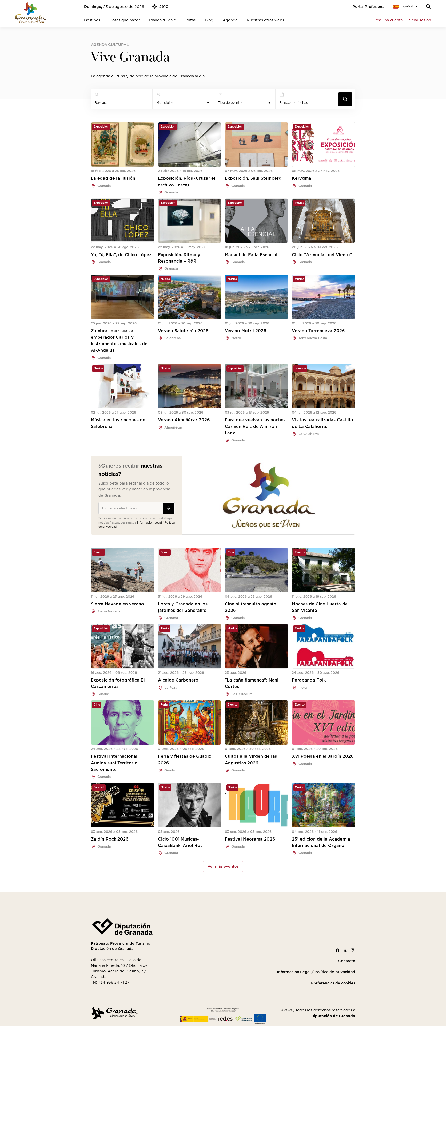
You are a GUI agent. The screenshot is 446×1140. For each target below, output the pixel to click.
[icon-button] (345, 99)
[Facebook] (337, 950)
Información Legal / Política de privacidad (316, 972)
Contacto (346, 961)
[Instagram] (352, 950)
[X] (345, 950)
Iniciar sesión (419, 20)
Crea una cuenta (387, 20)
